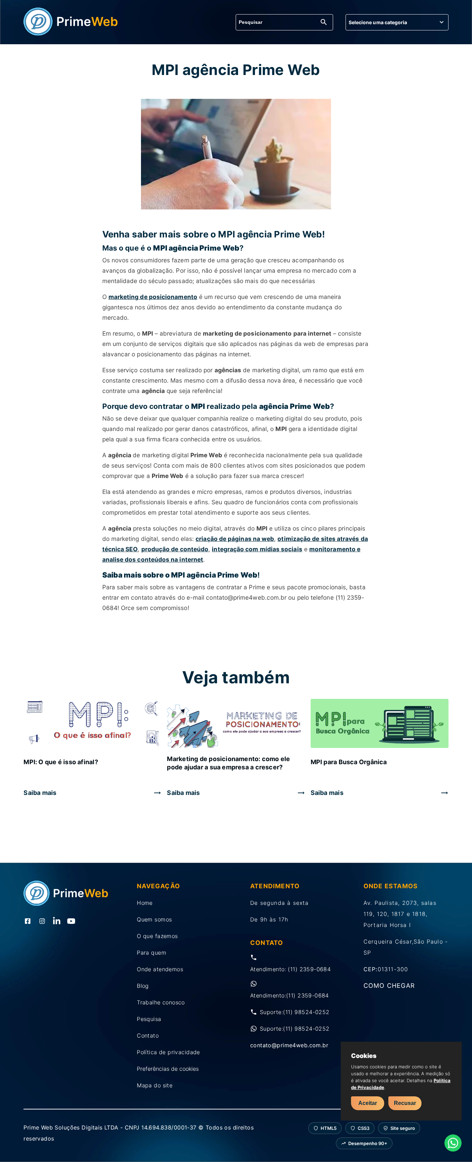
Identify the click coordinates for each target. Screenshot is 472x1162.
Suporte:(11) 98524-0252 (295, 1012)
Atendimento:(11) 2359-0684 (289, 995)
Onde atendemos (160, 969)
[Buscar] (324, 22)
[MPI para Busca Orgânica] (380, 724)
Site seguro (402, 1128)
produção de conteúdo (175, 549)
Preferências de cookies (168, 1068)
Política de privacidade (168, 1052)
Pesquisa (149, 1018)
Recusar (405, 1103)
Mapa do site (154, 1085)
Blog (143, 985)
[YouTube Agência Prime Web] (71, 922)
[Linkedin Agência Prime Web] (57, 922)
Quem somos (154, 919)
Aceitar (367, 1103)
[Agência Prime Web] (70, 33)
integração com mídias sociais (257, 549)
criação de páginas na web (235, 538)
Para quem (151, 952)
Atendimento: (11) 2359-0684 (290, 969)
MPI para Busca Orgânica (349, 762)
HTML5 (329, 1128)
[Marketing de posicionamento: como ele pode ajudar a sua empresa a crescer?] (236, 724)
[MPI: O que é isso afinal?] (92, 724)
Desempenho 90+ (367, 1143)
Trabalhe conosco (161, 1002)
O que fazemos (157, 936)
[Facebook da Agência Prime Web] (27, 922)
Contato (148, 1035)
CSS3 (363, 1128)
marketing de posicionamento (152, 296)
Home (145, 902)
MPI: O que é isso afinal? (60, 762)
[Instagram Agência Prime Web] (42, 922)
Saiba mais (39, 792)
